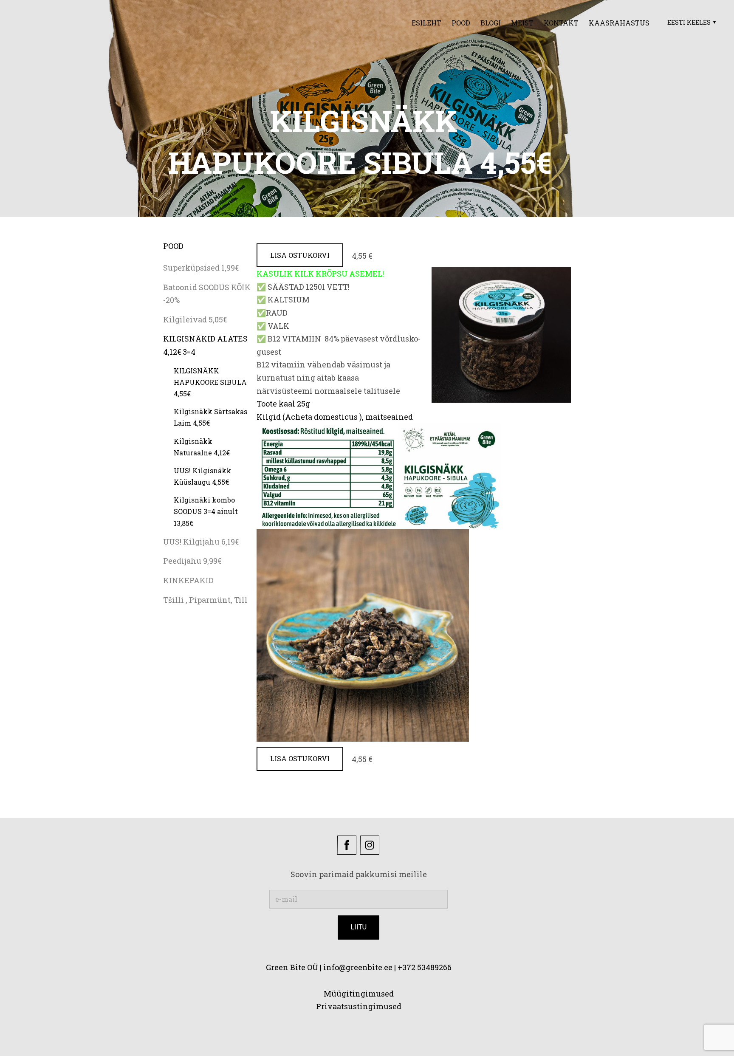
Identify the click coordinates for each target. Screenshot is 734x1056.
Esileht (426, 22)
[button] (690, 22)
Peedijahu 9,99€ (192, 561)
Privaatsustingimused (358, 1006)
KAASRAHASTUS (619, 22)
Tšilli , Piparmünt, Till (205, 600)
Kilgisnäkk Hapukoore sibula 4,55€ (210, 382)
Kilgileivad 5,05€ (195, 319)
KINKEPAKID (188, 580)
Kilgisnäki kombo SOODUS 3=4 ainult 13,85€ (206, 511)
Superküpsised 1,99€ (201, 268)
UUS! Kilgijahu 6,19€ (201, 541)
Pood (461, 22)
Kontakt (561, 22)
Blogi (490, 22)
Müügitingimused (359, 993)
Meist (522, 22)
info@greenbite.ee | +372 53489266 (387, 967)
